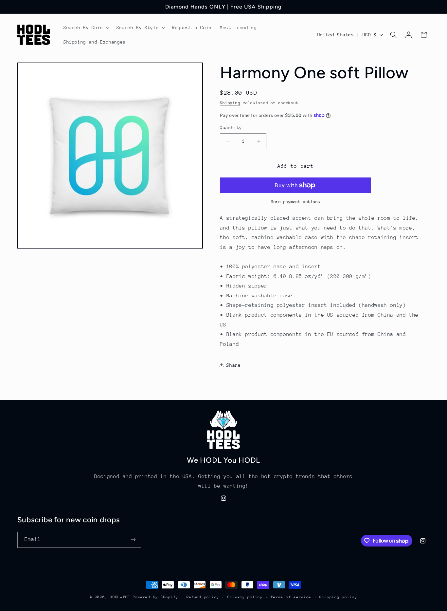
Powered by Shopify (155, 597)
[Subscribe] (132, 540)
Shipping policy (338, 597)
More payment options (295, 201)
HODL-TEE (120, 597)
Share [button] (233, 364)
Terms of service (291, 597)
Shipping (230, 102)
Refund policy (203, 597)
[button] (85, 27)
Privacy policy (245, 597)
